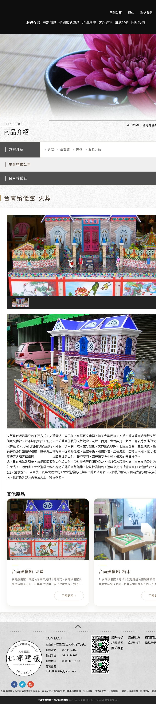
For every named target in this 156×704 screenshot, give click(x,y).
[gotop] (78, 625)
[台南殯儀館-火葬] (48, 529)
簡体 (131, 13)
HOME (135, 125)
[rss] (30, 684)
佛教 (79, 149)
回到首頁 (116, 13)
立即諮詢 (13, 488)
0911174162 (69, 650)
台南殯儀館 (44, 457)
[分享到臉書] (14, 684)
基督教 (65, 149)
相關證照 (89, 23)
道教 (51, 149)
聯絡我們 (146, 13)
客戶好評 (105, 23)
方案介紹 (16, 149)
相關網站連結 (69, 23)
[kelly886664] (100, 664)
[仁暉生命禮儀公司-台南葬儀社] (23, 658)
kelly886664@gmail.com (61, 671)
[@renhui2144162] (100, 644)
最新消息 (49, 23)
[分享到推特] (22, 684)
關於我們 (138, 23)
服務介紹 (33, 23)
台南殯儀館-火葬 (18, 311)
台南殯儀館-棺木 (115, 571)
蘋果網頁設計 (112, 700)
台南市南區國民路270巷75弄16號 (66, 644)
